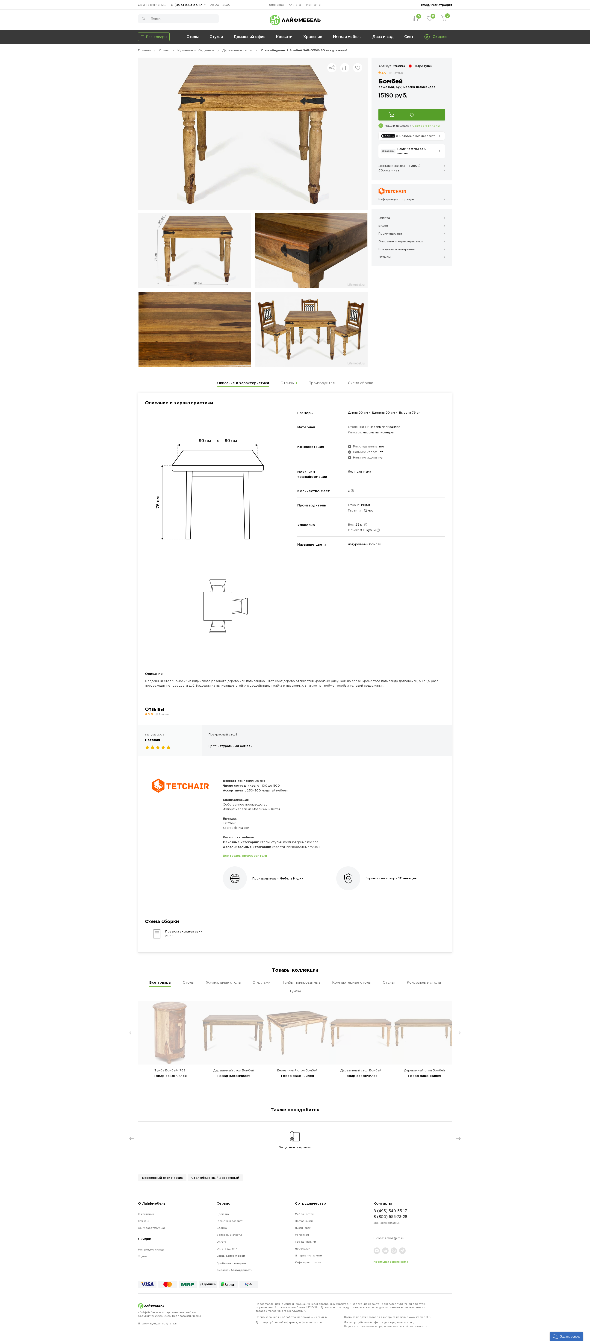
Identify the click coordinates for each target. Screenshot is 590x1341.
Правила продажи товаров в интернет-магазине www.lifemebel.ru (387, 1317)
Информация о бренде (396, 199)
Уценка (143, 1256)
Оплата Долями (227, 1248)
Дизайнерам (303, 1227)
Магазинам (302, 1234)
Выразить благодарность (234, 1270)
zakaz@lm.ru (394, 1238)
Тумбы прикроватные (301, 982)
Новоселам (302, 1248)
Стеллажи (262, 982)
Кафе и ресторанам (308, 1262)
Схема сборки (360, 383)
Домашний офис (249, 37)
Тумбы (295, 991)
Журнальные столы (223, 982)
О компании (146, 1214)
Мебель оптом (304, 1214)
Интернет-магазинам (308, 1255)
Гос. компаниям (305, 1241)
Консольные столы (424, 982)
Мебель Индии (292, 878)
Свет (409, 37)
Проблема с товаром (231, 1263)
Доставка (276, 4)
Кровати (284, 37)
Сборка (222, 1227)
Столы (192, 37)
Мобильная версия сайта (391, 1261)
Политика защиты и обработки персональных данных (291, 1317)
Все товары (160, 982)
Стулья (216, 37)
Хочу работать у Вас (151, 1227)
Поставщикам (304, 1221)
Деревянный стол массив (162, 1177)
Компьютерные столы (351, 982)
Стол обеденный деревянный (215, 1177)
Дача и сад (382, 37)
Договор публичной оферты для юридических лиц (385, 1324)
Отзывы (288, 383)
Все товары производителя (245, 855)
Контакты (313, 4)
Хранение (312, 37)
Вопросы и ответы (229, 1234)
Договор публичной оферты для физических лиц (289, 1322)
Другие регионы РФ (153, 4)
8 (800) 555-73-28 (390, 1217)
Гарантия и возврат (229, 1221)
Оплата (295, 4)
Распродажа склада (151, 1249)
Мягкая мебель (347, 37)
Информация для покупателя (157, 1323)
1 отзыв (397, 72)
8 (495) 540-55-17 (186, 5)
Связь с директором (231, 1255)
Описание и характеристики (243, 383)
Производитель (322, 383)
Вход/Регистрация (436, 4)
